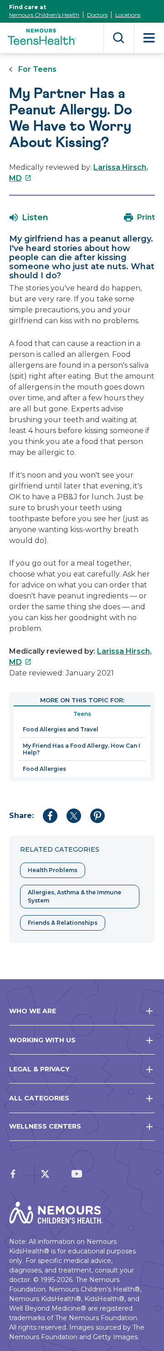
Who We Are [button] (32, 1011)
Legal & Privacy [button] (39, 1069)
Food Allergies (44, 768)
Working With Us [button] (42, 1040)
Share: (21, 815)
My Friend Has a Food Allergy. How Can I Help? (81, 749)
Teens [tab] (82, 713)
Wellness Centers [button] (45, 1126)
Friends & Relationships (62, 922)
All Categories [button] (39, 1098)
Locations (127, 14)
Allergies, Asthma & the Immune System (74, 896)
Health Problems (52, 870)
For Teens (37, 69)
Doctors (97, 14)
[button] (29, 217)
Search (118, 38)
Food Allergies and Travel (60, 729)
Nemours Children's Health (44, 14)
